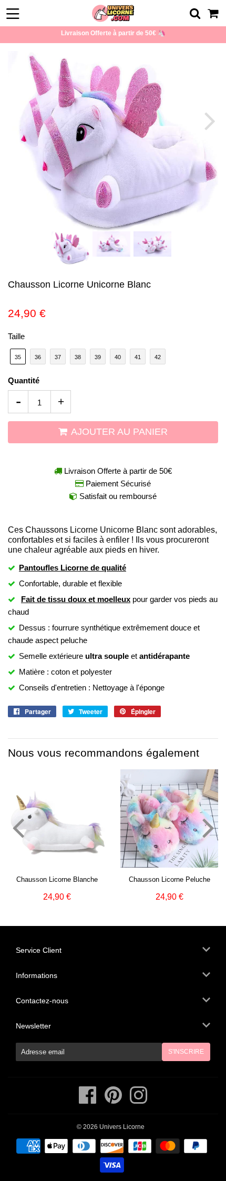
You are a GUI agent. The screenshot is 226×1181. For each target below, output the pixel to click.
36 (38, 357)
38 (78, 357)
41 (138, 357)
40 (118, 357)
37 (58, 357)
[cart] (213, 13)
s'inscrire (186, 1051)
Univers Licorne (122, 1127)
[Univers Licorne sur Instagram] (138, 1100)
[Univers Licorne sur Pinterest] (114, 1100)
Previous (17, 121)
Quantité (23, 380)
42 (158, 357)
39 (98, 357)
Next (208, 121)
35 (18, 357)
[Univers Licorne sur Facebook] (88, 1100)
